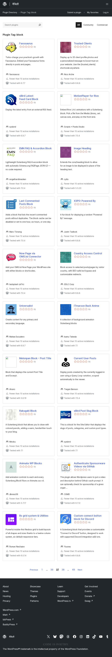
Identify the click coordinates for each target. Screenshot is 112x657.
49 (73, 569)
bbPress (8, 619)
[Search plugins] (39, 25)
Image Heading (82, 148)
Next (80, 570)
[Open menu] (107, 4)
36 (52, 569)
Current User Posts (85, 358)
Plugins (33, 596)
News (5, 591)
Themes (34, 591)
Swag (89, 601)
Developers (63, 596)
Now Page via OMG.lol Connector (30, 255)
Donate (90, 596)
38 (63, 569)
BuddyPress (10, 624)
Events (88, 591)
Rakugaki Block (28, 410)
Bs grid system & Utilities (33, 515)
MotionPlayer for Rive (86, 95)
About (6, 586)
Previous (34, 570)
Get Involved (91, 586)
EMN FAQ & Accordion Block (35, 148)
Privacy (6, 601)
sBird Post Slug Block (86, 410)
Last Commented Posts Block (29, 202)
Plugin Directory (10, 12)
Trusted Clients (83, 43)
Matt (6, 614)
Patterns (34, 601)
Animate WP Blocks (30, 463)
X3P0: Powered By (85, 200)
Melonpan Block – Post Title (35, 358)
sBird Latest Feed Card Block (28, 97)
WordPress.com (12, 610)
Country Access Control (88, 253)
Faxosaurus (26, 43)
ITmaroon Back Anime (86, 305)
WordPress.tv (65, 601)
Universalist (26, 305)
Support (61, 591)
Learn (60, 586)
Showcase (35, 586)
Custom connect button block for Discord (87, 517)
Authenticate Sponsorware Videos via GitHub (89, 465)
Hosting (7, 596)
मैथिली (11, 636)
